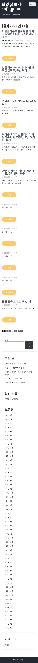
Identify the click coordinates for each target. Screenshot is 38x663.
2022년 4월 (8, 620)
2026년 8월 (8, 415)
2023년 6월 (8, 562)
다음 (20, 331)
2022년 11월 (9, 591)
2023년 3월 (8, 575)
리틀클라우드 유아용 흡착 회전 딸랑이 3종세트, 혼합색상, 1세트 (19, 33)
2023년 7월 (8, 558)
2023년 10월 (9, 546)
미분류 (27, 40)
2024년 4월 (8, 521)
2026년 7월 (8, 419)
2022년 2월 (8, 628)
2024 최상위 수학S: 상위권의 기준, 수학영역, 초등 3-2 (18, 172)
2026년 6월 (8, 423)
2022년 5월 (8, 615)
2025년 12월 (9, 448)
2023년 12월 (9, 538)
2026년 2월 (8, 440)
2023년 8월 (8, 554)
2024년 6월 (8, 513)
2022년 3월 (8, 624)
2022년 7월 (8, 607)
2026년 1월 (8, 444)
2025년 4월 (8, 480)
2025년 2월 (8, 489)
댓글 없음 (19, 40)
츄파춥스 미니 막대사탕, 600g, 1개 (19, 102)
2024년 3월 (8, 525)
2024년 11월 (9, 493)
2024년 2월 (8, 530)
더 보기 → (9, 58)
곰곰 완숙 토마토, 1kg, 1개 (16, 301)
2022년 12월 (9, 587)
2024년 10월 (9, 497)
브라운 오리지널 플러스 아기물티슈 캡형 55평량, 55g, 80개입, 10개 (18, 137)
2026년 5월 (8, 427)
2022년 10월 (9, 595)
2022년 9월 (8, 599)
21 (15, 331)
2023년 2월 (8, 579)
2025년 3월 (8, 485)
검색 (6, 340)
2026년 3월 (8, 435)
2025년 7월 (8, 468)
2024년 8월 (8, 505)
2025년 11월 (9, 452)
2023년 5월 (8, 566)
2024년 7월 (8, 509)
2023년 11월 (9, 542)
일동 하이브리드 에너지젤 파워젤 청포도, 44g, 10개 (18, 69)
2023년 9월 (8, 550)
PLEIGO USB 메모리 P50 (13, 378)
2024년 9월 (8, 501)
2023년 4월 (8, 570)
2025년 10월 (9, 456)
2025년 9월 (8, 460)
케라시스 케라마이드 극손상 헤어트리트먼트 (18, 373)
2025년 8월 (8, 464)
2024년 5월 (8, 517)
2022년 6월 (8, 611)
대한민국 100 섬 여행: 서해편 (15, 382)
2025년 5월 (8, 476)
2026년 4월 (8, 431)
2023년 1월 (8, 583)
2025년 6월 (8, 472)
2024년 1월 (8, 534)
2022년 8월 (8, 603)
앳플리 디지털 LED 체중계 (14, 368)
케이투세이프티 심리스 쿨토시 (16, 364)
